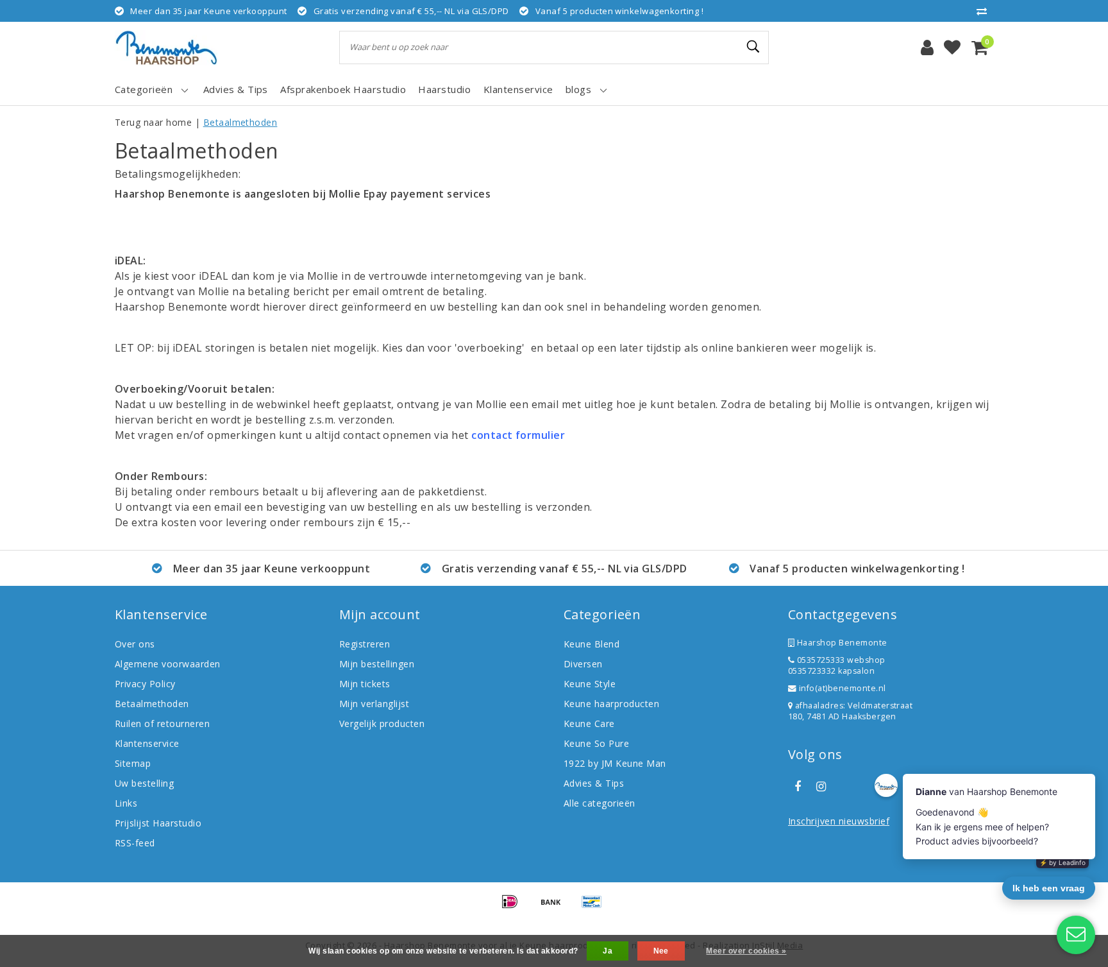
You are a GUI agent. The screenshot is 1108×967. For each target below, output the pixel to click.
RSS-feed (135, 843)
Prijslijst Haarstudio (158, 823)
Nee (661, 950)
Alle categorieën (599, 803)
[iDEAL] (514, 907)
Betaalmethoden (240, 122)
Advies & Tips (594, 783)
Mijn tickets (364, 684)
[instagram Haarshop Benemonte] (820, 787)
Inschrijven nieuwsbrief (838, 821)
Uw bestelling (144, 783)
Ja (607, 950)
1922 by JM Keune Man (615, 763)
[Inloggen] (927, 47)
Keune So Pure (596, 743)
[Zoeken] (753, 47)
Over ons (135, 644)
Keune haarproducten (611, 703)
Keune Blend (591, 644)
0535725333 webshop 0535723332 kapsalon (837, 665)
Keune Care (589, 723)
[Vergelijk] (985, 11)
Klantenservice (147, 743)
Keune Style (590, 684)
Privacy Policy (145, 684)
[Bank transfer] (555, 907)
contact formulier (519, 435)
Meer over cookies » (746, 950)
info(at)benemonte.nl (841, 688)
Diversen (583, 664)
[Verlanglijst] (952, 47)
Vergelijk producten (381, 723)
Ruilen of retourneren (162, 723)
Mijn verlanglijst (374, 703)
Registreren (364, 644)
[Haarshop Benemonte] (166, 48)
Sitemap (133, 763)
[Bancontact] (595, 907)
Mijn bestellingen (376, 664)
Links (126, 803)
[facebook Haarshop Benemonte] (797, 787)
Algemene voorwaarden (168, 664)
